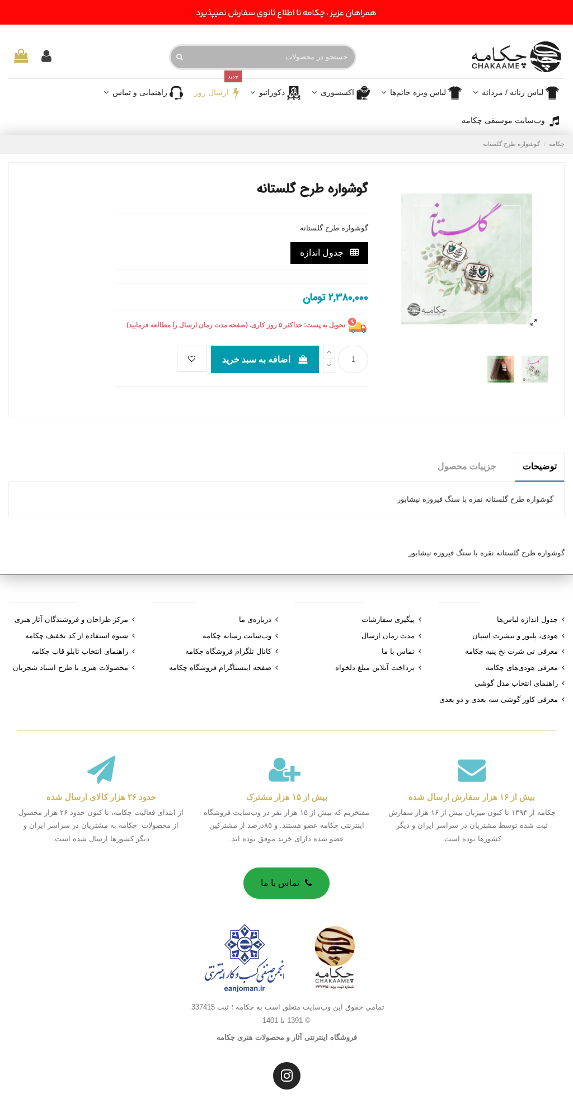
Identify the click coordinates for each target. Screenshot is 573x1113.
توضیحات (540, 466)
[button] (340, 93)
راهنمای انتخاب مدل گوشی (516, 683)
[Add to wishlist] (192, 359)
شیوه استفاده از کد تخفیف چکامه (76, 635)
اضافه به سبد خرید (256, 359)
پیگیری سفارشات (388, 619)
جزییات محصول (467, 466)
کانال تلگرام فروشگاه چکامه (228, 651)
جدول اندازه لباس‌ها (527, 619)
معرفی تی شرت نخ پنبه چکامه (511, 651)
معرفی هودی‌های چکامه (522, 667)
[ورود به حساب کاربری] (46, 57)
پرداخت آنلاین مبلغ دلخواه (375, 667)
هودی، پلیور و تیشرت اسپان (515, 635)
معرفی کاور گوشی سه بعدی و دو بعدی (498, 699)
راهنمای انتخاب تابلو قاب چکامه (79, 651)
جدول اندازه (323, 252)
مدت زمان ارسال (388, 635)
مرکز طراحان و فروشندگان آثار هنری (71, 619)
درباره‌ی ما (255, 619)
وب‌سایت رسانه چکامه (237, 635)
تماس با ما (398, 651)
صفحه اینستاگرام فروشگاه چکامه (220, 667)
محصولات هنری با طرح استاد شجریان (70, 667)
